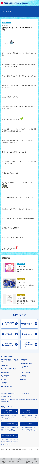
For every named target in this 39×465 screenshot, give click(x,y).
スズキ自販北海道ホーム (8, 356)
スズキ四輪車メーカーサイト (8, 411)
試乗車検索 (4, 383)
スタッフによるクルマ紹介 (8, 369)
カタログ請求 (5, 376)
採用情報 (23, 379)
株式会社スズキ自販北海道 (21, 3)
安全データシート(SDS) (8, 393)
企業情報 (23, 376)
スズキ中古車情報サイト (8, 436)
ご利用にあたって (25, 393)
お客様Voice (4, 365)
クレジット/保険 (25, 372)
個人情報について (6, 396)
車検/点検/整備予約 (6, 386)
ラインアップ (24, 367)
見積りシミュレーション (28, 411)
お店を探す (23, 360)
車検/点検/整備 (5, 372)
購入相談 (3, 379)
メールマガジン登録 (8, 424)
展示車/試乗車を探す (26, 363)
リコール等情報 (28, 424)
